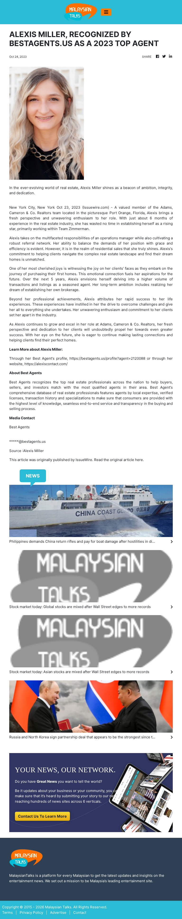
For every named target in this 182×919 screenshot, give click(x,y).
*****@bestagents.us (27, 441)
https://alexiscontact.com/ (46, 364)
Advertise (58, 912)
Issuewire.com (95, 207)
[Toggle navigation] (106, 12)
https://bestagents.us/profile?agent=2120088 (107, 358)
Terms (7, 912)
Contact (79, 912)
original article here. (127, 459)
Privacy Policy (31, 912)
